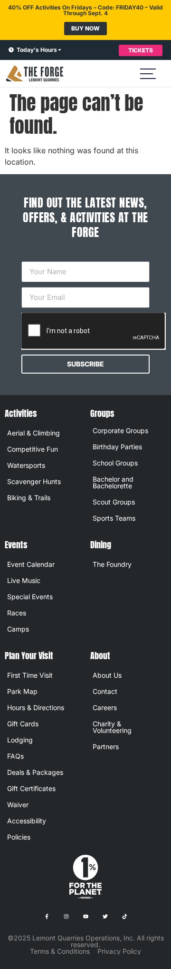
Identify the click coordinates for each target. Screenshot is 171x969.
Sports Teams (114, 518)
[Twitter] (105, 916)
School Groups (115, 463)
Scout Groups (114, 502)
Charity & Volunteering (112, 727)
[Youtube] (85, 916)
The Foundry (112, 564)
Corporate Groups (120, 430)
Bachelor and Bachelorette (113, 482)
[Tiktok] (124, 916)
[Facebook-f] (46, 916)
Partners (106, 746)
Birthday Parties (117, 447)
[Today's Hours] (11, 50)
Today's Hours (37, 49)
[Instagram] (66, 916)
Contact (105, 691)
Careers (105, 707)
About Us (107, 675)
